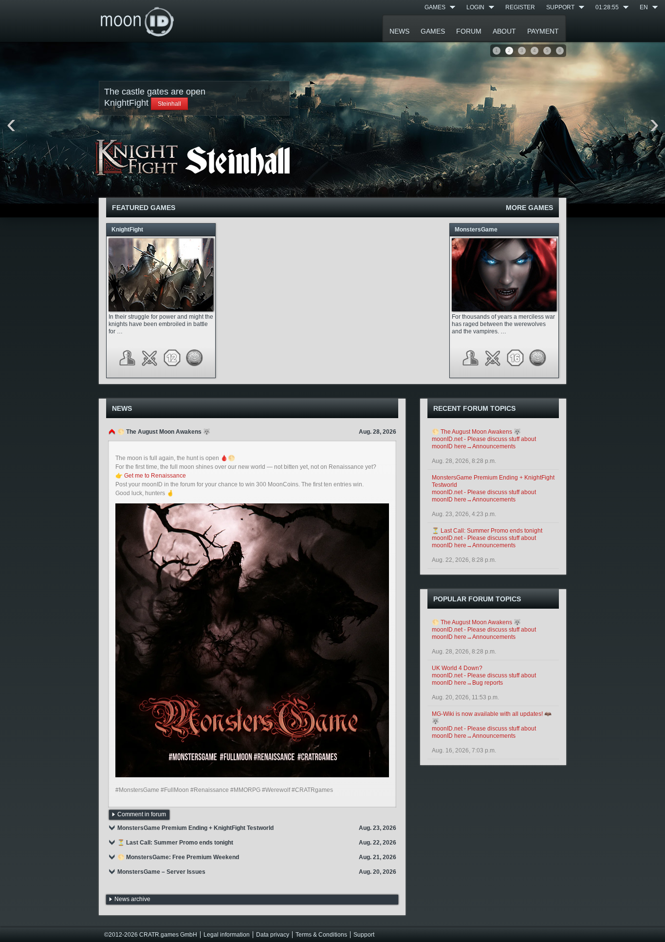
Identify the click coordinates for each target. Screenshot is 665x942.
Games (435, 7)
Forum (468, 31)
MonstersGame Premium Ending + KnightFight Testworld (493, 481)
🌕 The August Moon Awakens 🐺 (476, 431)
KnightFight (127, 229)
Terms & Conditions (321, 934)
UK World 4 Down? (457, 668)
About (504, 31)
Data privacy (272, 934)
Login (475, 7)
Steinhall (169, 103)
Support (560, 7)
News (399, 31)
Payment (543, 31)
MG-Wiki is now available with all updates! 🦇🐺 (492, 718)
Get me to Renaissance (155, 475)
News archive (132, 899)
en (644, 7)
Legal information (226, 934)
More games (529, 207)
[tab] (252, 432)
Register (520, 7)
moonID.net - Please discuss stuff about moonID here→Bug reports (484, 679)
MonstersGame (476, 229)
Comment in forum (141, 814)
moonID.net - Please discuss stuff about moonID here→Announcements (484, 443)
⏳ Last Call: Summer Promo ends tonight (487, 530)
